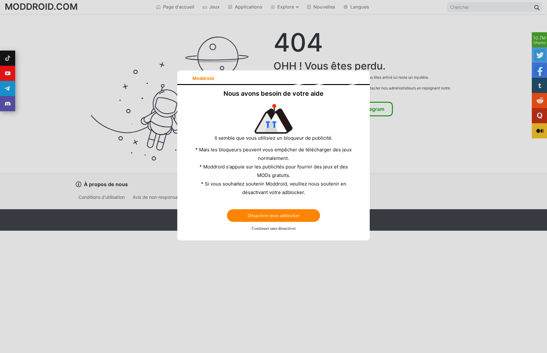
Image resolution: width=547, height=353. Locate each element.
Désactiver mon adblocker (273, 215)
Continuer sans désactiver (274, 228)
